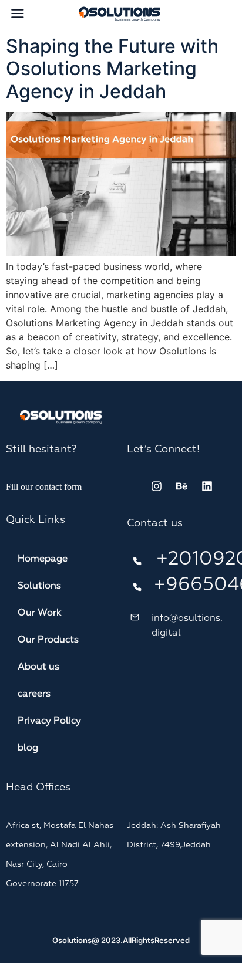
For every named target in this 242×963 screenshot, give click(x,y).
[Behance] (181, 486)
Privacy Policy (49, 721)
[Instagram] (156, 486)
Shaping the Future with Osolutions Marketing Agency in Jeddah (112, 69)
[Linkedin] (207, 486)
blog (28, 748)
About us (38, 667)
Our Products (48, 640)
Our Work (40, 613)
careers (34, 694)
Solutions (39, 586)
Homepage (43, 559)
